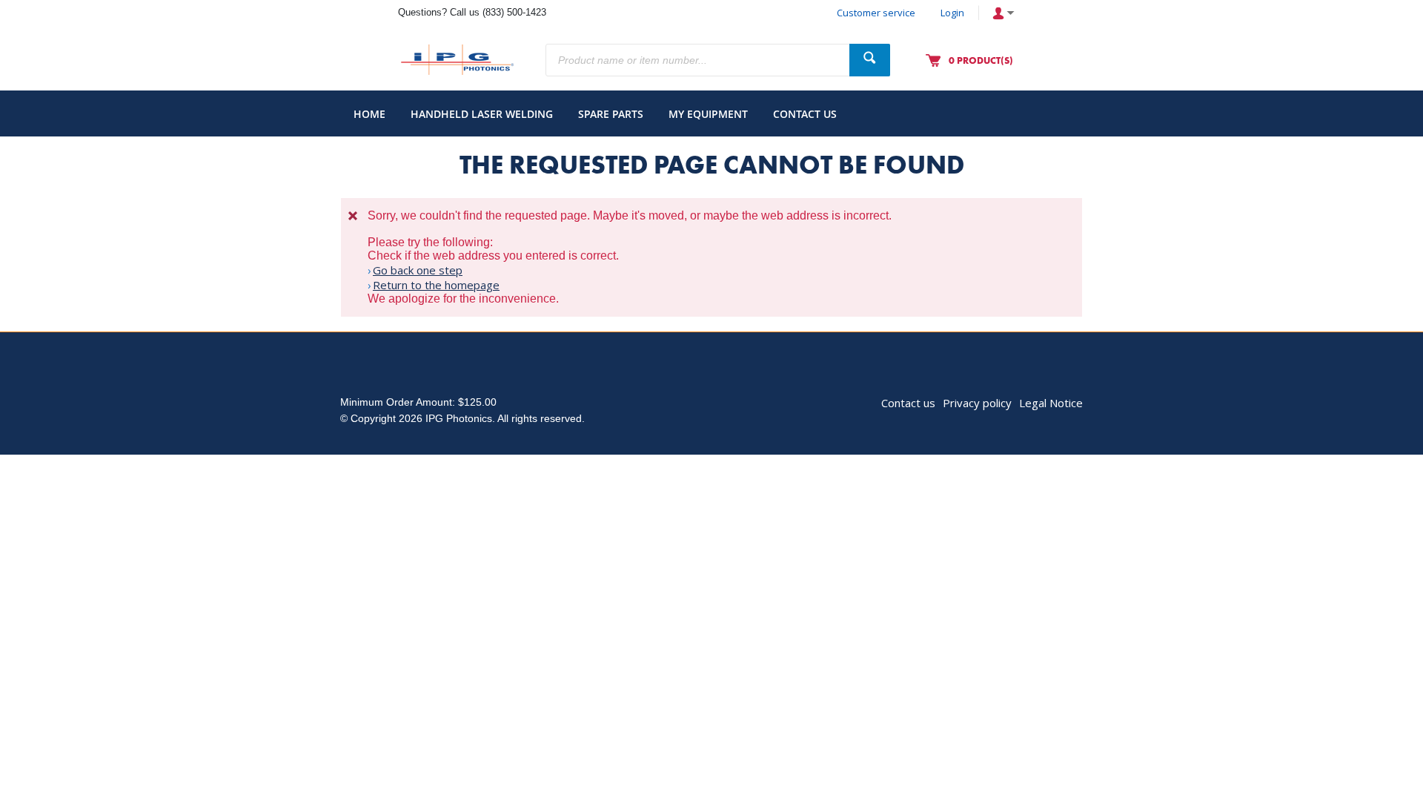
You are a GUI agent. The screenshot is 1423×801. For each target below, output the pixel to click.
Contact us (908, 402)
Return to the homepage (436, 284)
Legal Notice (1051, 402)
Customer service (876, 12)
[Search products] (869, 60)
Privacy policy (977, 402)
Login (952, 12)
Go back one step (417, 270)
